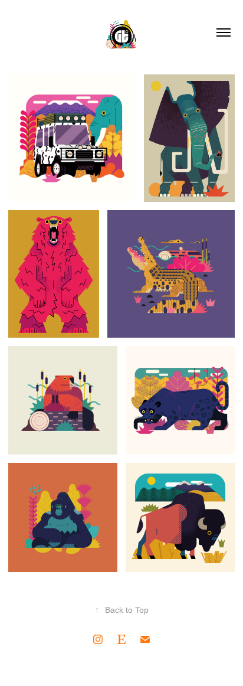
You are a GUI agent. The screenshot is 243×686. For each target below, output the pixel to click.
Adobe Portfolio (142, 665)
